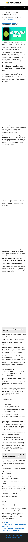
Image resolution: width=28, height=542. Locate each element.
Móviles (14, 23)
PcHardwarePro (10, 19)
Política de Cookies (17, 535)
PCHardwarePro (6, 23)
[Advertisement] (14, 98)
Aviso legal (8, 535)
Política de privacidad (11, 537)
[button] (25, 8)
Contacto (20, 537)
